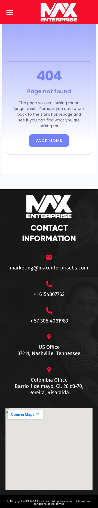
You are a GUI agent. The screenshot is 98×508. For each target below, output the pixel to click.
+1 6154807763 (49, 294)
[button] (10, 12)
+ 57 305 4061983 (49, 321)
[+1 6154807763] (49, 284)
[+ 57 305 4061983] (49, 310)
